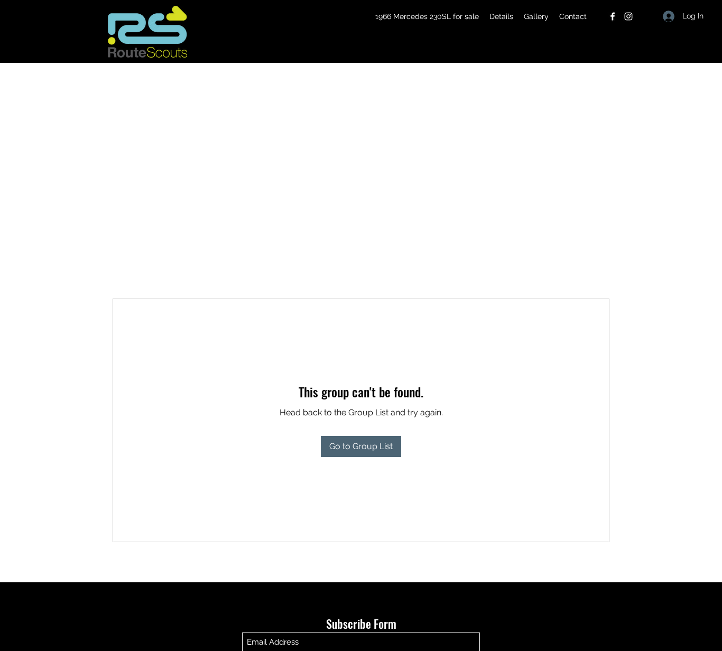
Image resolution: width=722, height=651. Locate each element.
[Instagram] (628, 16)
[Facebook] (612, 16)
